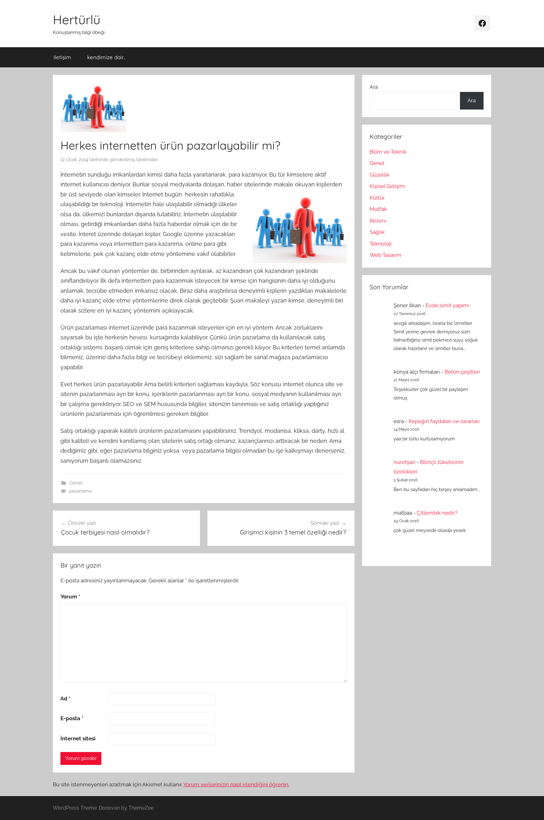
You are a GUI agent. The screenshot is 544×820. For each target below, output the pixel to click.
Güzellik (379, 175)
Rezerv (378, 221)
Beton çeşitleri (462, 372)
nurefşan (404, 462)
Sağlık (377, 232)
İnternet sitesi (77, 738)
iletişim (62, 57)
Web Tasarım (385, 255)
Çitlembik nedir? (437, 513)
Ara (374, 87)
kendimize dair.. (106, 57)
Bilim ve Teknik (388, 152)
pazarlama (80, 491)
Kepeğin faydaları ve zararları (444, 421)
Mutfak (378, 209)
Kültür (377, 198)
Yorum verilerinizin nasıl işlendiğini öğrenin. (236, 784)
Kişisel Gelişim (387, 186)
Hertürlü (76, 19)
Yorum (70, 596)
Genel (75, 483)
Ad (65, 698)
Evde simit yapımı (447, 305)
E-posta (71, 718)
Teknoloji (381, 243)
